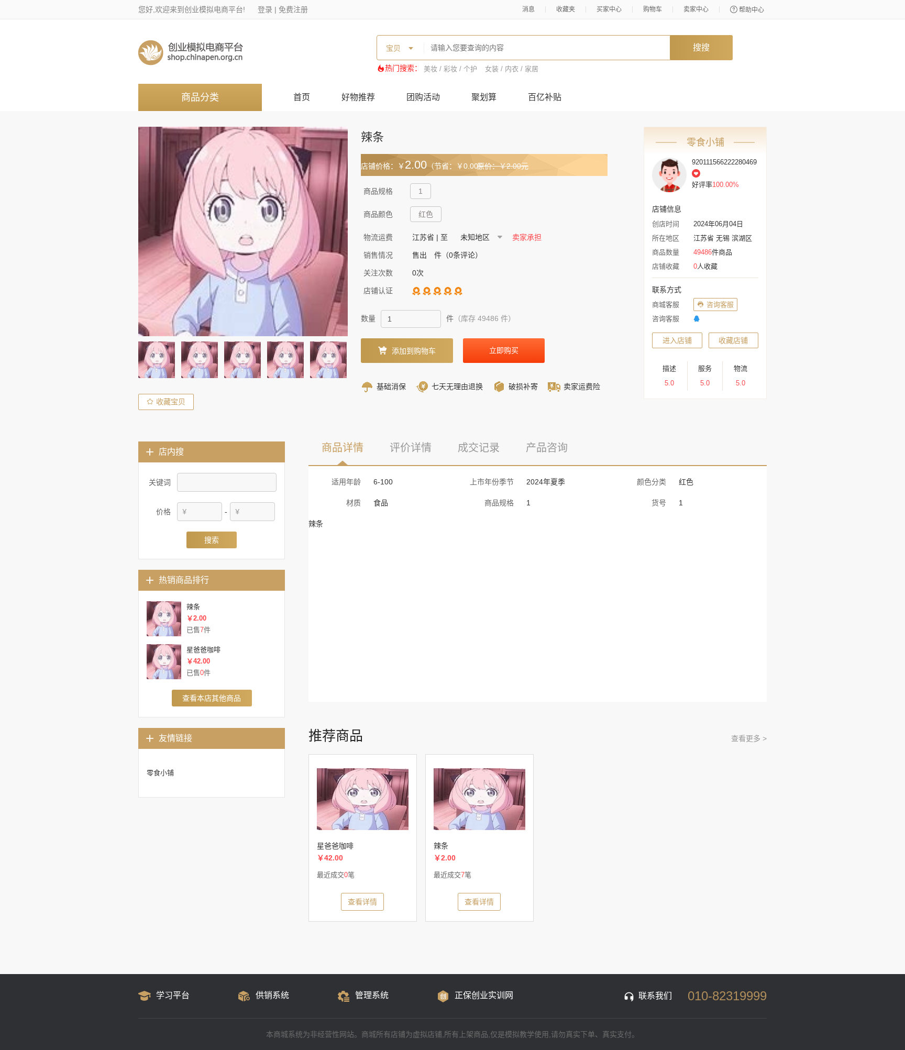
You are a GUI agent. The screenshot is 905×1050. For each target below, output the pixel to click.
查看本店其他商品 (211, 698)
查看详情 (362, 902)
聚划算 (483, 97)
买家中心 (609, 9)
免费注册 (293, 9)
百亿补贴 (544, 97)
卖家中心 (696, 9)
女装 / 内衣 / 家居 (511, 69)
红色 (425, 214)
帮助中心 (751, 10)
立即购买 (503, 350)
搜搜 (701, 47)
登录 (265, 9)
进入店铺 (677, 340)
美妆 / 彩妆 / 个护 (450, 69)
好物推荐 (358, 97)
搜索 (211, 540)
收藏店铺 (733, 340)
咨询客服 (720, 304)
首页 (301, 97)
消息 (528, 9)
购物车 (652, 9)
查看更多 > (749, 738)
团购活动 (423, 97)
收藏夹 (565, 9)
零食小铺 (160, 773)
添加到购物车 (414, 351)
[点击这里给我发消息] (696, 319)
